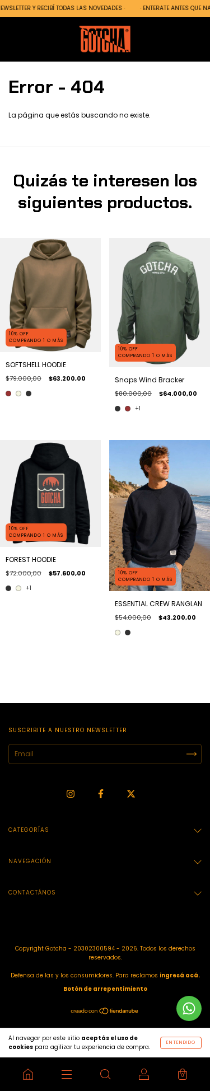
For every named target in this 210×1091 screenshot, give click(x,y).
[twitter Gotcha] (131, 793)
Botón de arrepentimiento (105, 989)
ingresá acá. (180, 975)
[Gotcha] (27, 1074)
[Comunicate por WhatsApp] (189, 1008)
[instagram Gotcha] (71, 793)
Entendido (180, 1043)
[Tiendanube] (105, 1012)
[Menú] (66, 1074)
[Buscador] (105, 1074)
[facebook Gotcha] (102, 793)
